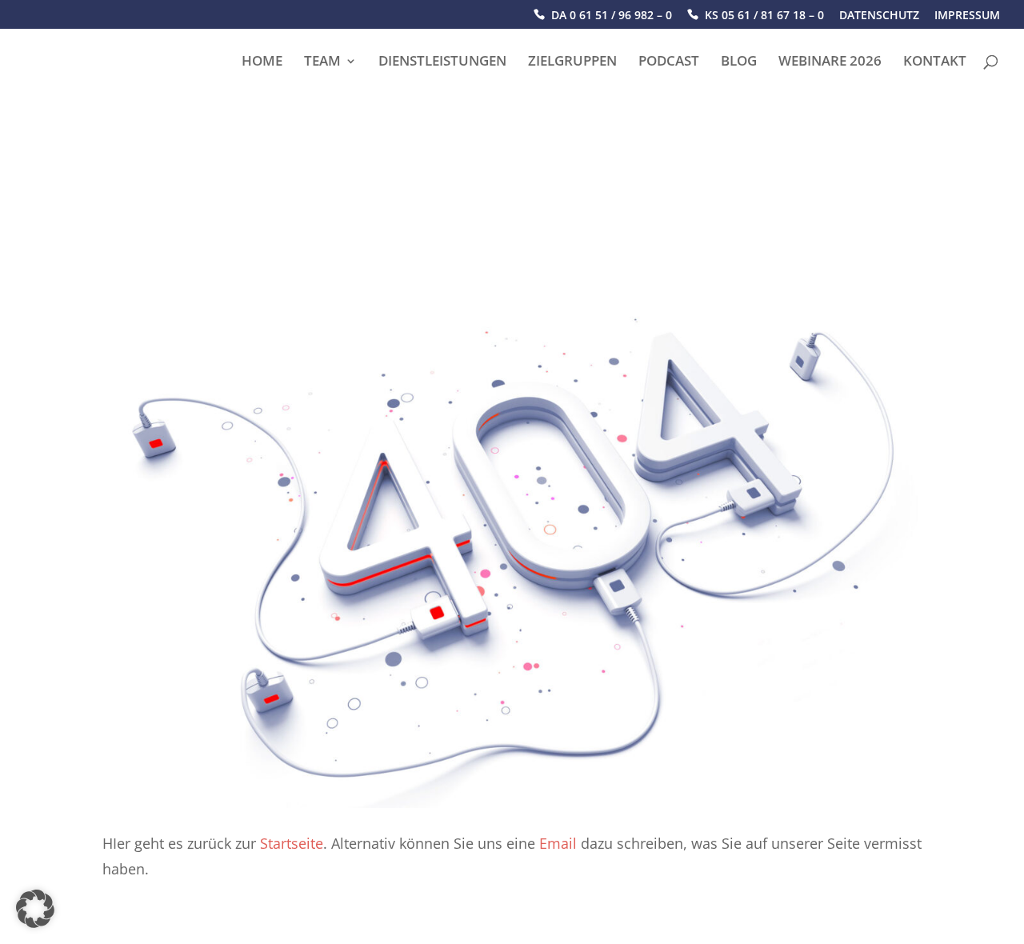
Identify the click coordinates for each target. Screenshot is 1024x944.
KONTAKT (934, 62)
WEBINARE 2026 (830, 62)
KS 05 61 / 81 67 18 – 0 (764, 15)
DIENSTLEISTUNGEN (442, 62)
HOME (262, 62)
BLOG (739, 62)
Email (558, 843)
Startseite (291, 843)
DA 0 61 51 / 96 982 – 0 (611, 15)
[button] (35, 909)
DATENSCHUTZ (879, 16)
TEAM (322, 62)
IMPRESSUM (967, 16)
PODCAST (668, 62)
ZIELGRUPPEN (572, 62)
